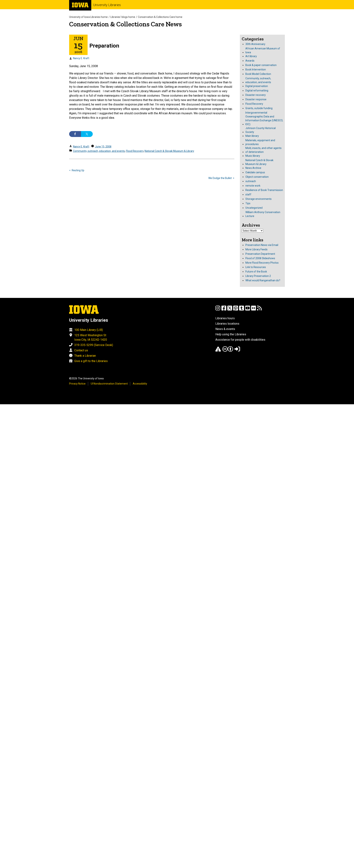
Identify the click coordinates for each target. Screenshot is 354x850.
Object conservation (257, 176)
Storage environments (258, 198)
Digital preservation (256, 86)
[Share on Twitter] (87, 134)
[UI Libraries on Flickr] (253, 310)
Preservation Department (260, 253)
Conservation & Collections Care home (160, 16)
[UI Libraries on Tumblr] (241, 310)
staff (248, 194)
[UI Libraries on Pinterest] (235, 310)
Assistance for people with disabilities (240, 339)
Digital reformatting (256, 90)
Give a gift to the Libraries (91, 361)
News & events (225, 329)
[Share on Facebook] (75, 134)
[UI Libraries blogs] (259, 310)
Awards (249, 60)
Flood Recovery (134, 151)
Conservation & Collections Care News (125, 24)
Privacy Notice (77, 383)
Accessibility (140, 383)
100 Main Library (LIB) (88, 330)
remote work (252, 185)
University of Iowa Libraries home (88, 16)
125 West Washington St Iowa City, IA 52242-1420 (90, 337)
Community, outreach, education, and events (99, 151)
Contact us (81, 350)
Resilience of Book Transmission (264, 190)
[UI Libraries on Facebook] (223, 310)
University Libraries (107, 5)
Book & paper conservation (261, 65)
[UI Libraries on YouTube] (247, 310)
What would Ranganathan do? (262, 280)
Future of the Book (256, 271)
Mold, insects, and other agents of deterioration (263, 150)
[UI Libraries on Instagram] (217, 310)
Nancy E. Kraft (81, 58)
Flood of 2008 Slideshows (260, 258)
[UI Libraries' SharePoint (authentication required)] (237, 350)
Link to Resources (255, 267)
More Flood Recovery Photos (262, 262)
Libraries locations (227, 323)
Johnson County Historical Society (260, 130)
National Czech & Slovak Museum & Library (169, 151)
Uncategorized (254, 207)
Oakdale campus (255, 172)
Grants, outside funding (259, 108)
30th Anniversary (255, 44)
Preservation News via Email (261, 245)
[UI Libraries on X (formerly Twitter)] (229, 310)
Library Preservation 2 (258, 275)
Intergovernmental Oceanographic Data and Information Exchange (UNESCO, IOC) (264, 118)
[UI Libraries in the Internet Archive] (218, 350)
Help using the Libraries (230, 334)
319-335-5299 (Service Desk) (93, 345)
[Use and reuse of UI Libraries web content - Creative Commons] (227, 350)
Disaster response (255, 99)
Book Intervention (255, 69)
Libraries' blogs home (122, 16)
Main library (252, 135)
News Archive (253, 167)
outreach (250, 181)
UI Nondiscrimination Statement (109, 383)
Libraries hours (225, 318)
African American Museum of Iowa (262, 50)
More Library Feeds (256, 249)
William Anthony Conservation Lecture (262, 214)
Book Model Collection (258, 73)
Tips (247, 203)
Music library (252, 155)
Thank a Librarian (85, 355)
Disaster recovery (255, 94)
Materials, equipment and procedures (260, 142)
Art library (251, 56)
